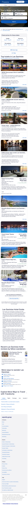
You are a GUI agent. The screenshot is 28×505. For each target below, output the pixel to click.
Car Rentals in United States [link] (7, 450)
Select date (6, 14)
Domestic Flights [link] (5, 448)
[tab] (3, 398)
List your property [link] (5, 426)
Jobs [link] (3, 424)
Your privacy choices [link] (6, 474)
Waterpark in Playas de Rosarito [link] (8, 409)
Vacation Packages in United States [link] (8, 446)
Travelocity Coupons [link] (6, 454)
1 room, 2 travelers (8, 18)
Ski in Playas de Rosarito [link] (6, 406)
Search (14, 21)
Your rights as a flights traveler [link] (7, 490)
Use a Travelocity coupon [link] (6, 487)
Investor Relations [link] (5, 432)
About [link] (3, 421)
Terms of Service (14, 503)
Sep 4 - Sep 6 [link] (20, 44)
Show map (14, 50)
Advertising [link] (4, 436)
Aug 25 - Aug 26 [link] (7, 39)
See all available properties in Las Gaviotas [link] (10, 58)
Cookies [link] (3, 465)
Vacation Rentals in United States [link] (8, 443)
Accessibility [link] (4, 472)
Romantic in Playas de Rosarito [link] (7, 404)
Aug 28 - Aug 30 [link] (7, 44)
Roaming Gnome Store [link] (6, 434)
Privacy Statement (7, 503)
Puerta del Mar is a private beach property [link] (10, 401)
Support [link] (3, 479)
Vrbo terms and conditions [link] (7, 470)
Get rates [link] (24, 84)
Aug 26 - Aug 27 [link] (20, 39)
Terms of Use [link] (4, 468)
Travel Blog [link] (4, 458)
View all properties (14, 298)
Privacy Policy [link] (4, 463)
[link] (14, 375)
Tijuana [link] (5, 5)
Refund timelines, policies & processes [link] (9, 485)
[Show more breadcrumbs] (2, 5)
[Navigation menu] (25, 1)
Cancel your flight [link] (5, 483)
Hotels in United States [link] (6, 441)
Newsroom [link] (4, 430)
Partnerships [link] (4, 428)
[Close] (25, 495)
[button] (14, 393)
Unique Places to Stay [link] (6, 456)
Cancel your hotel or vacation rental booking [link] (10, 481)
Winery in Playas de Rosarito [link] (7, 411)
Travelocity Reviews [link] (6, 452)
